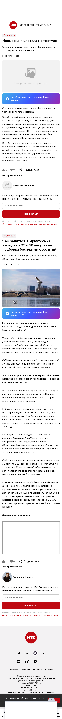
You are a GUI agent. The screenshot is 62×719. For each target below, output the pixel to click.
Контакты (49, 669)
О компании (13, 669)
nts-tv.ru (52, 692)
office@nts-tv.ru (37, 681)
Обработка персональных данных (31, 676)
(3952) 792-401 (24, 681)
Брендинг (37, 669)
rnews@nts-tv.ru (31, 685)
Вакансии (26, 669)
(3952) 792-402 (35, 683)
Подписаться (31, 213)
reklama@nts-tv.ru (31, 690)
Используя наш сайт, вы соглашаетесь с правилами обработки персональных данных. (24, 701)
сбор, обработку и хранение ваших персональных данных (30, 224)
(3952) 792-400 (35, 688)
